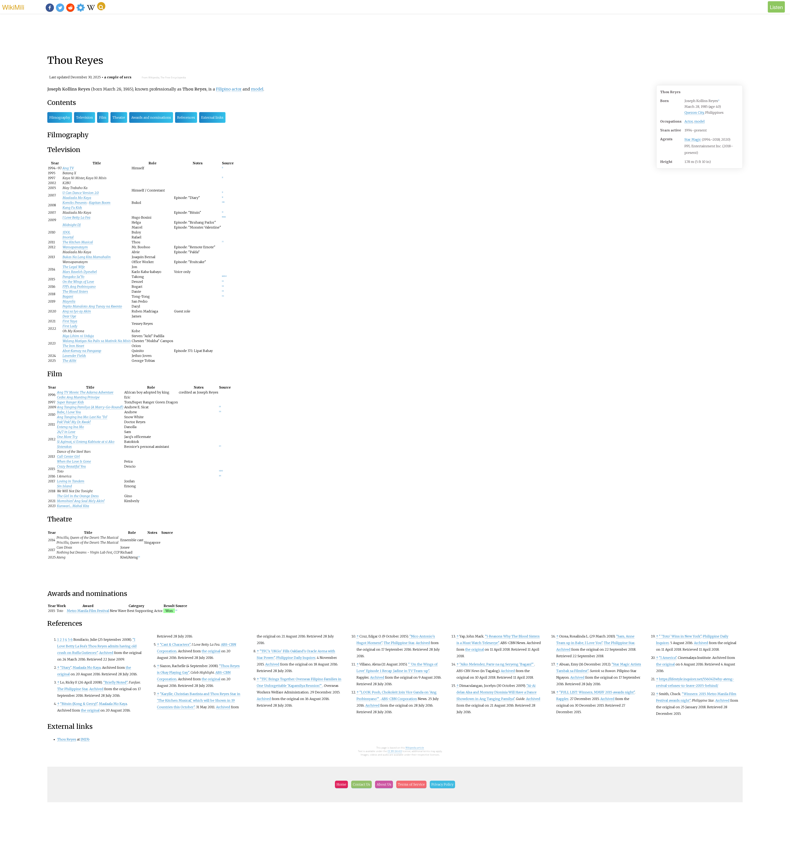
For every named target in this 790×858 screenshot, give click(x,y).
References (186, 117)
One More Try (67, 437)
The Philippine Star (72, 689)
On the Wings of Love (78, 282)
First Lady (70, 326)
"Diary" (65, 667)
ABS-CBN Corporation (399, 699)
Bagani (68, 296)
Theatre (119, 117)
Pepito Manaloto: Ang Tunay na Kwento (92, 306)
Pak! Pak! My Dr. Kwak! (74, 422)
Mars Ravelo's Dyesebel (80, 272)
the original (90, 710)
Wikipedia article (414, 747)
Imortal (68, 237)
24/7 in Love (66, 432)
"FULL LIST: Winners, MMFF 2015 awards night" (597, 692)
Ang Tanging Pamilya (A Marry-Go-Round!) (90, 407)
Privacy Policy (442, 784)
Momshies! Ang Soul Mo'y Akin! (81, 501)
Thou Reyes (66, 739)
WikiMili (13, 7)
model (699, 121)
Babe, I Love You (69, 412)
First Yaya (70, 321)
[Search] (101, 6)
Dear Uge (69, 316)
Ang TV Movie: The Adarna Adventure (85, 392)
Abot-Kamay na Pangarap (82, 351)
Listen (776, 6)
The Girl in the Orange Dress (78, 496)
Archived (106, 653)
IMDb (85, 739)
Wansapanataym (75, 247)
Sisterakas (64, 447)
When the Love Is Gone (74, 461)
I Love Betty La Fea (76, 217)
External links (212, 117)
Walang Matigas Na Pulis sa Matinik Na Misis (97, 341)
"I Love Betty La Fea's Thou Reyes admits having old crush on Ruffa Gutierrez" (97, 646)
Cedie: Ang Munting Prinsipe (78, 397)
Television (84, 117)
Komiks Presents (75, 203)
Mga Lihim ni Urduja (78, 336)
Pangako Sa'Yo (73, 277)
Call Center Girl (68, 456)
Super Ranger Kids (70, 402)
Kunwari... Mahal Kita (73, 506)
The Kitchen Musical (78, 242)
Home (341, 784)
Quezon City (694, 112)
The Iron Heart (73, 346)
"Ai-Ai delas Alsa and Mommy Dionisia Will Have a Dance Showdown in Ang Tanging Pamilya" (497, 692)
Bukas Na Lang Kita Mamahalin (87, 257)
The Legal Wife (74, 267)
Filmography (59, 117)
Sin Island (64, 486)
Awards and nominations (151, 117)
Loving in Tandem (70, 481)
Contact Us (361, 784)
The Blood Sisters (75, 291)
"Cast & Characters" (175, 644)
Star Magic (692, 139)
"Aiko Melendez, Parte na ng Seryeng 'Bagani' (496, 664)
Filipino (223, 89)
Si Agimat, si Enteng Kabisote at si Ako (85, 442)
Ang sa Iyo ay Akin (77, 311)
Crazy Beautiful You (71, 466)
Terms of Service (411, 784)
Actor (688, 121)
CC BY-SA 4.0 (395, 751)
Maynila (69, 301)
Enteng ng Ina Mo (70, 427)
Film (102, 117)
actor (237, 89)
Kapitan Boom (99, 203)
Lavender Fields (74, 356)
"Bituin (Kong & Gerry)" (79, 704)
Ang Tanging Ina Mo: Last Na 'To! (82, 417)
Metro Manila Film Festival (88, 611)
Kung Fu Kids (72, 208)
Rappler (562, 699)
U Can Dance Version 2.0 (81, 193)
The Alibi (69, 361)
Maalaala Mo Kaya (77, 198)
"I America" (667, 658)
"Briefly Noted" (115, 682)
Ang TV (68, 168)
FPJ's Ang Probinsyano (79, 286)
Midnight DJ (72, 225)
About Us (384, 784)
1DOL (66, 232)
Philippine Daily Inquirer (295, 658)
